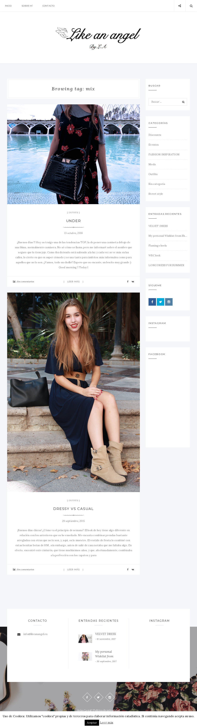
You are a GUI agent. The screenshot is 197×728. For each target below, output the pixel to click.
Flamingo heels (158, 245)
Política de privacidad (106, 710)
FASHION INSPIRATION (164, 154)
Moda (152, 164)
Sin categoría (157, 184)
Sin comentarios (25, 281)
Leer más (73, 281)
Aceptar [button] (92, 722)
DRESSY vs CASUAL (73, 509)
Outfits (73, 212)
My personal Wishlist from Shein (168, 235)
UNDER (73, 221)
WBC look (154, 255)
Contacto (49, 5)
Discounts (155, 135)
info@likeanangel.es (35, 634)
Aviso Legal (84, 710)
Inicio (8, 5)
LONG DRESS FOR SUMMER (166, 265)
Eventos (154, 144)
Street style (156, 193)
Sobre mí (27, 5)
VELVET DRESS (158, 226)
